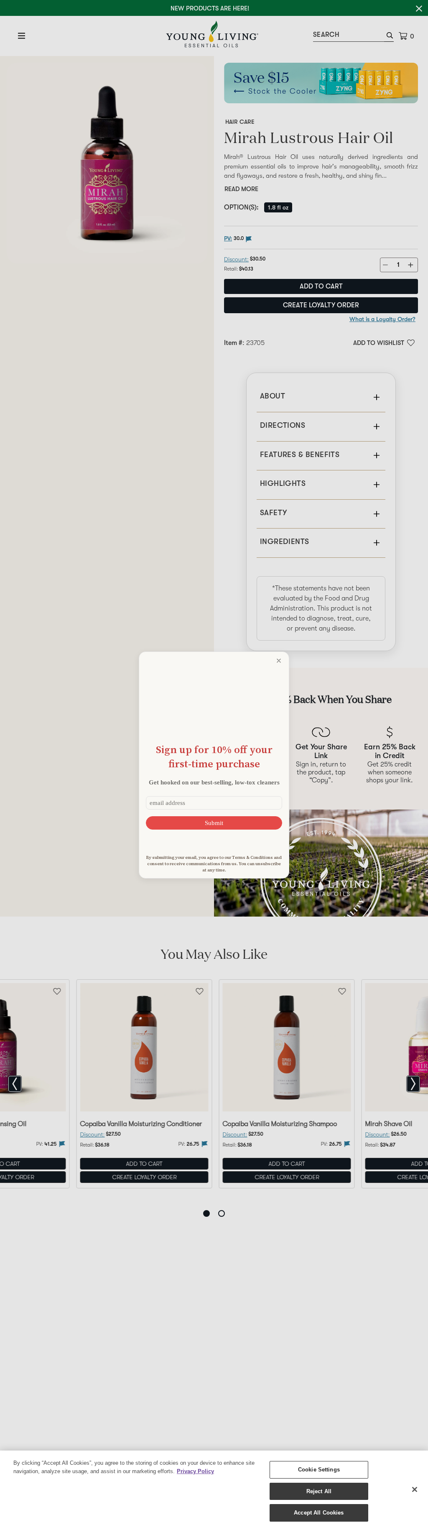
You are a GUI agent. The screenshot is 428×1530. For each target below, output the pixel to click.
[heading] (214, 756)
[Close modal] (278, 660)
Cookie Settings (319, 1469)
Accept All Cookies (319, 1513)
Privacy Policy (195, 1471)
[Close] (414, 1489)
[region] (214, 1490)
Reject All (318, 1491)
